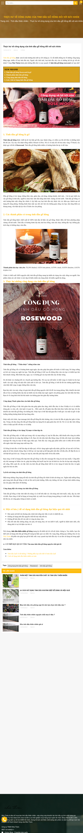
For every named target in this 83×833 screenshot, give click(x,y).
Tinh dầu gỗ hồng (9, 58)
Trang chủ (4, 21)
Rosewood (34, 566)
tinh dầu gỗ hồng (46, 566)
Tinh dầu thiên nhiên (19, 21)
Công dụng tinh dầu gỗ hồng (18, 566)
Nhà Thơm (7, 536)
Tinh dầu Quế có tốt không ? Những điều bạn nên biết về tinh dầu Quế (32, 554)
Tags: (5, 565)
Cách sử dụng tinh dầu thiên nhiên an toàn (22, 556)
